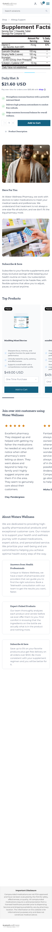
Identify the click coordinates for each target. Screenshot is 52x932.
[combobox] (26, 11)
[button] (18, 72)
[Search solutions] (46, 11)
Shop (4, 20)
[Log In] (35, 3)
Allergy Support (18, 20)
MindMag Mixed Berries (15, 340)
